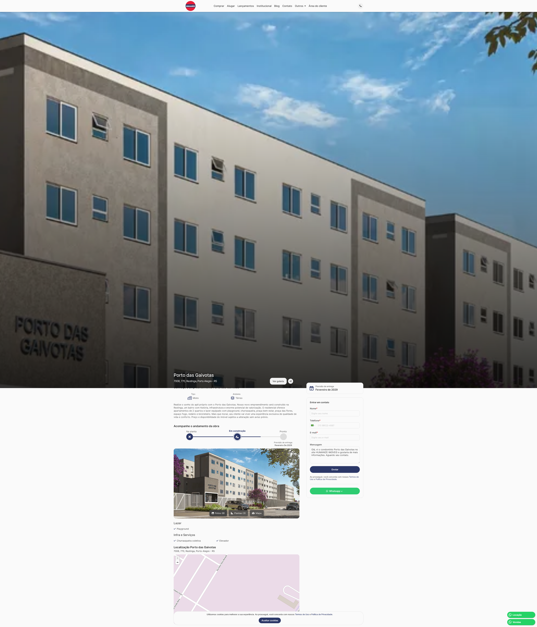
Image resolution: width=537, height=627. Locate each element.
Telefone (315, 420)
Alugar (231, 5)
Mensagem (316, 444)
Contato (287, 5)
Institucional (264, 5)
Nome (313, 408)
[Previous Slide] (177, 483)
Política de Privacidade (326, 479)
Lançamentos (246, 5)
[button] (236, 483)
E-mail (314, 432)
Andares (236, 394)
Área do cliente (318, 5)
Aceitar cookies (270, 620)
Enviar (335, 469)
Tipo (193, 394)
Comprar (219, 5)
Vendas (517, 622)
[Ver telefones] (360, 6)
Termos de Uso (302, 614)
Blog (277, 5)
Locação (517, 614)
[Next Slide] (296, 483)
